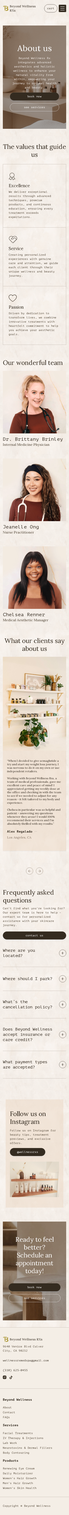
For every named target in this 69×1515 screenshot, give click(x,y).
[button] (50, 8)
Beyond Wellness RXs (23, 8)
